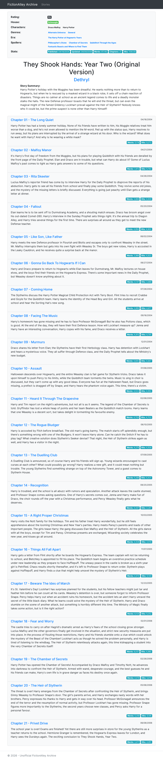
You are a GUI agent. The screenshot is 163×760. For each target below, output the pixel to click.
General (71, 32)
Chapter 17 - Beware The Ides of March (40, 583)
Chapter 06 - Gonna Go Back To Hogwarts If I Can (48, 263)
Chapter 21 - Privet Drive (29, 723)
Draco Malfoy (54, 27)
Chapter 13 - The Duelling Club (34, 455)
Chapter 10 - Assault (26, 368)
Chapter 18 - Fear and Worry (32, 621)
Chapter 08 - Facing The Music (34, 316)
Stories (45, 4)
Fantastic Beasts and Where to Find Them (67, 46)
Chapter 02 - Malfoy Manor (31, 150)
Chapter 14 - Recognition (29, 485)
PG (49, 17)
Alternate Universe (57, 32)
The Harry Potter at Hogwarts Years (65, 37)
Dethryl (81, 79)
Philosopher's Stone (57, 43)
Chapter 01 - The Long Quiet (32, 120)
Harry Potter (68, 27)
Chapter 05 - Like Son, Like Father (36, 237)
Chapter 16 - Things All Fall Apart (36, 549)
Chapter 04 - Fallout (26, 206)
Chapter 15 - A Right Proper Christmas (40, 515)
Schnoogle (53, 22)
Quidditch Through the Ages (103, 43)
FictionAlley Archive (22, 4)
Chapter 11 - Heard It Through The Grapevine (45, 399)
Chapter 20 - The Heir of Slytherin (36, 685)
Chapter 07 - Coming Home (32, 289)
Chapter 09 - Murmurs (28, 342)
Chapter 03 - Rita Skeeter (30, 176)
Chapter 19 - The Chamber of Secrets (39, 659)
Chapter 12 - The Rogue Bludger (35, 425)
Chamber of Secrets (78, 43)
